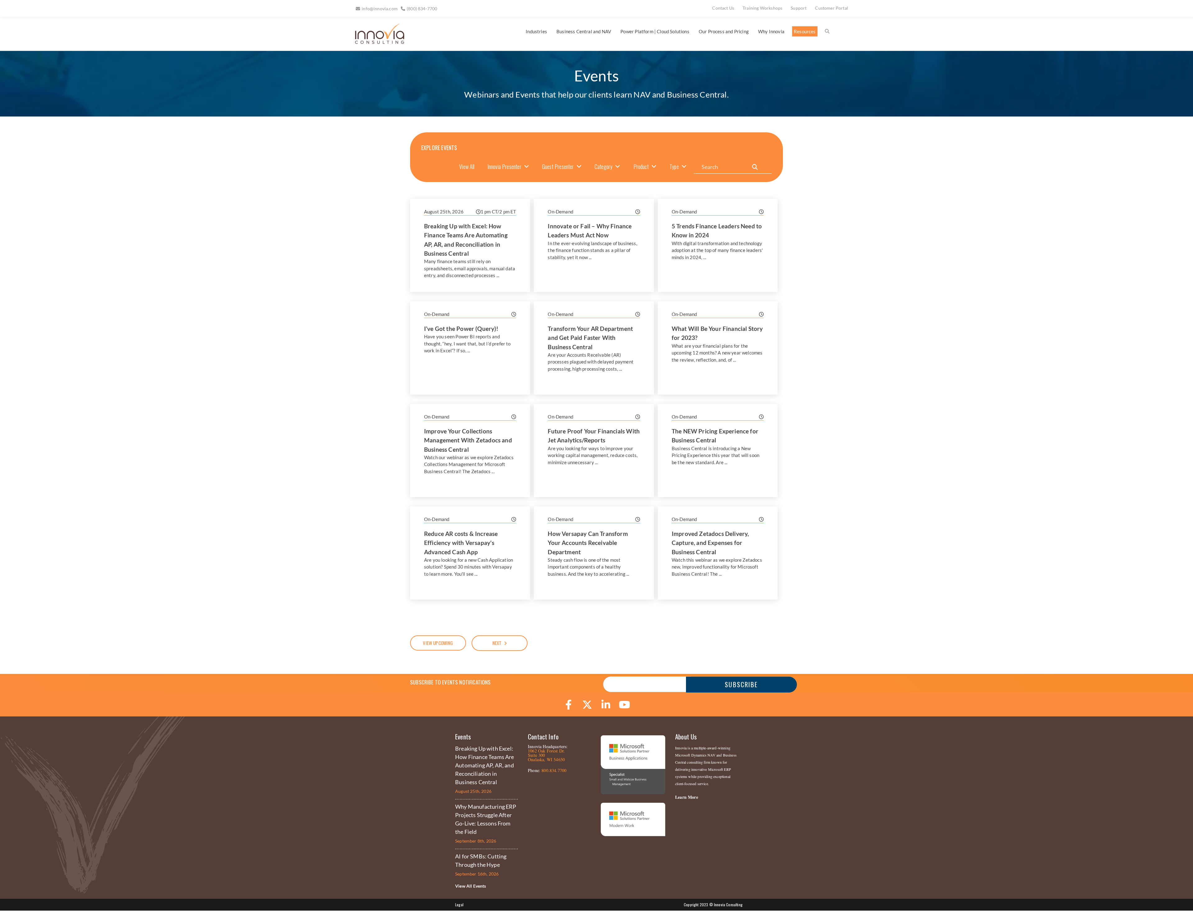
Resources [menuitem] (805, 31)
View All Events (470, 886)
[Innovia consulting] (375, 41)
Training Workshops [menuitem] (762, 8)
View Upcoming (438, 642)
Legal (459, 904)
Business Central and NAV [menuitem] (583, 31)
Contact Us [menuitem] (723, 8)
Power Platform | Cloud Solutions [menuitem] (654, 31)
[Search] (755, 167)
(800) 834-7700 (422, 8)
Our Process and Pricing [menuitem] (724, 31)
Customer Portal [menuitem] (831, 8)
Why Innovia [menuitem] (771, 31)
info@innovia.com (380, 8)
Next (497, 642)
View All (466, 166)
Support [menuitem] (799, 8)
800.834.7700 (554, 770)
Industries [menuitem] (536, 31)
